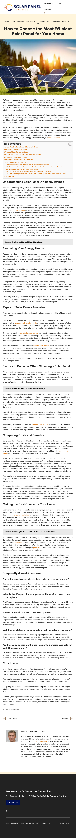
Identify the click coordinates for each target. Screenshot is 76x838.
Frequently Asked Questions (15, 162)
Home (7, 21)
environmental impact (40, 425)
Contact (47, 9)
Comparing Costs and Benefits (16, 157)
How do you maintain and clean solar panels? (24, 169)
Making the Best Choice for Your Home (19, 160)
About (59, 3)
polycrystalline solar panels (28, 333)
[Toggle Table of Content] (69, 144)
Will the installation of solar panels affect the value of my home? (30, 171)
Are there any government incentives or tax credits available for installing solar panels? (38, 174)
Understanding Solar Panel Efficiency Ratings (21, 147)
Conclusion (9, 176)
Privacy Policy (65, 823)
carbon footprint (54, 138)
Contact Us (12, 802)
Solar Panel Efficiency (19, 21)
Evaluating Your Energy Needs (16, 149)
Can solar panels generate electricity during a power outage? (28, 164)
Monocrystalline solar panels (26, 323)
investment (20, 210)
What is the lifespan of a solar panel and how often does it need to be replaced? (35, 167)
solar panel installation (20, 515)
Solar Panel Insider (40, 741)
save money (17, 543)
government (37, 548)
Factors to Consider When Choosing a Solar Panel (23, 154)
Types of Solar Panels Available (16, 152)
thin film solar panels (41, 346)
